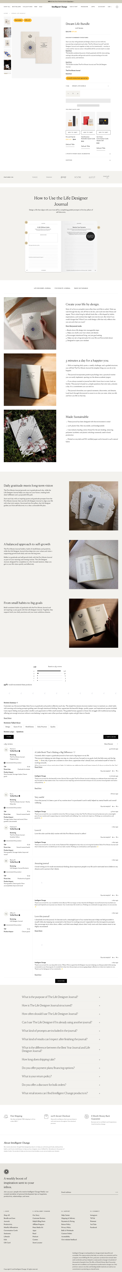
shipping (69, 160)
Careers (35, 1240)
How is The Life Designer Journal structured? (47, 1005)
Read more (69, 50)
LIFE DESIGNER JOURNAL (42, 288)
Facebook (93, 1227)
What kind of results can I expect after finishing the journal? (54, 1039)
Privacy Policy (66, 1227)
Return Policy (66, 1224)
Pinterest (93, 1221)
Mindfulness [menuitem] (29, 727)
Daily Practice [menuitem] (42, 727)
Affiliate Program (38, 1224)
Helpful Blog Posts (39, 1221)
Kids (5, 1240)
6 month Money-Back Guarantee (78, 153)
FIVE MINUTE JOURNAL (62, 288)
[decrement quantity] (68, 94)
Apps (93, 6)
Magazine (84, 6)
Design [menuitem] (7, 727)
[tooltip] (17, 702)
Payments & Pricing (68, 1221)
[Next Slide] (116, 693)
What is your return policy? (37, 1076)
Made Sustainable (81, 288)
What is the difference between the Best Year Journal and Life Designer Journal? (56, 1049)
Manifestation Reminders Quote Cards (88, 138)
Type (67, 86)
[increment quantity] (77, 94)
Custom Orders (66, 1233)
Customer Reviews (39, 1218)
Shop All (7, 6)
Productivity (8, 1224)
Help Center (65, 1215)
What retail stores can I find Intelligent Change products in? (55, 1093)
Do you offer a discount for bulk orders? (44, 1084)
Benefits (78, 37)
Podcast (35, 1236)
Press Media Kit (38, 1227)
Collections (27, 6)
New (35, 6)
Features (85, 37)
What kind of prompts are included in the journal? (49, 1030)
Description (70, 37)
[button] (88, 101)
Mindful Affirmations (11, 1227)
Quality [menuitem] (52, 727)
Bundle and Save (9, 1218)
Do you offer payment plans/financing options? (48, 1068)
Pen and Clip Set (70, 137)
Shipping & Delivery (68, 1218)
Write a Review (112, 737)
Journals (7, 1221)
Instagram (93, 1215)
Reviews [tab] (9, 732)
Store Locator (37, 1243)
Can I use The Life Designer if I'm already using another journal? (57, 1022)
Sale (40, 6)
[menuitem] (35, 7)
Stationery (7, 1233)
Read (34, 1233)
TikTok (92, 1218)
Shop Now (70, 1)
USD (109, 6)
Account (101, 6)
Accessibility (65, 1236)
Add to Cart (72, 132)
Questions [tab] (19, 732)
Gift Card (7, 1243)
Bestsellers (16, 6)
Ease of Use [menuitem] (18, 727)
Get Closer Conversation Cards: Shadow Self (102, 138)
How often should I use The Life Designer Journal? (50, 1013)
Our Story (74, 6)
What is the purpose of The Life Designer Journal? (50, 997)
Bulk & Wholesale (67, 1230)
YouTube (93, 1224)
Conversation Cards (11, 1230)
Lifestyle (7, 1236)
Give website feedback (69, 1240)
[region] (61, 693)
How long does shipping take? (38, 1059)
